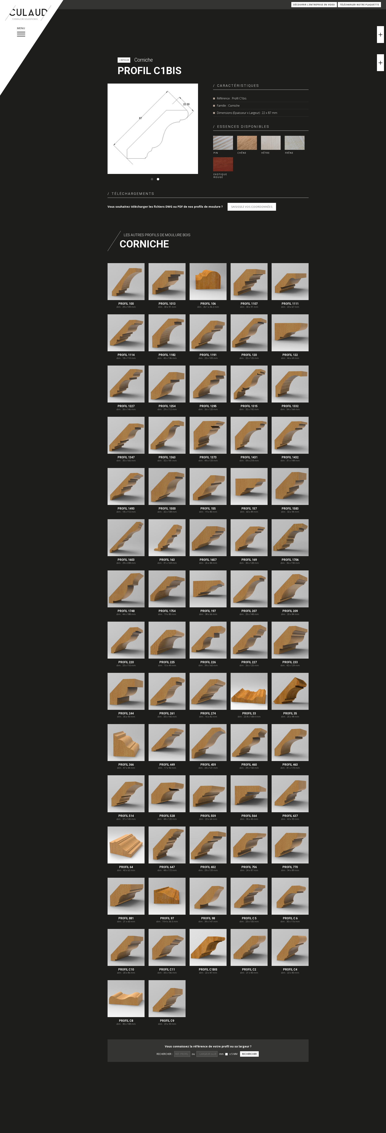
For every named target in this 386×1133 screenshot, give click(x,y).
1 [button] (152, 179)
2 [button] (158, 179)
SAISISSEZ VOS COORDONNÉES (251, 206)
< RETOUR (124, 60)
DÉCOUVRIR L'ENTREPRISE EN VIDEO (314, 4)
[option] (153, 129)
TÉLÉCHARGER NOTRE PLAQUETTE (359, 4)
